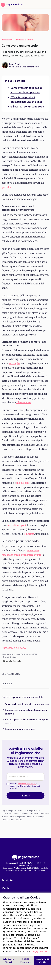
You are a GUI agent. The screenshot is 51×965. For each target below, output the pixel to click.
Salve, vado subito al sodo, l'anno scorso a (27, 704)
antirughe (14, 363)
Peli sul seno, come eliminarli (20, 729)
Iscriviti (26, 795)
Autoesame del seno (14, 647)
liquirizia (29, 533)
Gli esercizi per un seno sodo (27, 106)
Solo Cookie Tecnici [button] (8, 960)
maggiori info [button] (39, 951)
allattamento (23, 402)
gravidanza (8, 187)
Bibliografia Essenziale (12, 661)
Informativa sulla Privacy (27, 784)
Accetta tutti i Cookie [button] (42, 960)
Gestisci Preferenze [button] (25, 960)
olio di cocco (23, 482)
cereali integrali (17, 525)
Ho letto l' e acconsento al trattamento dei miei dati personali (25, 786)
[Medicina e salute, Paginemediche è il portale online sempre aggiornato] (11, 5)
